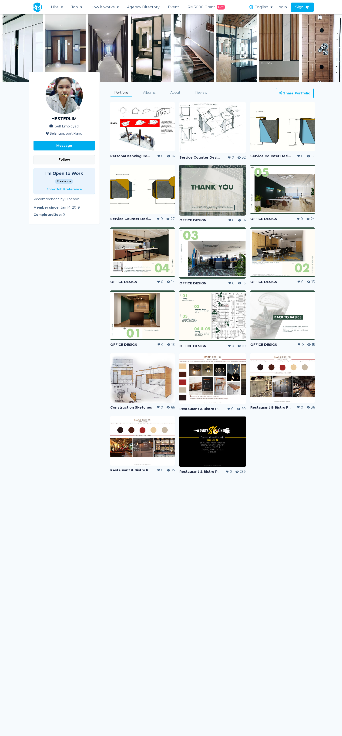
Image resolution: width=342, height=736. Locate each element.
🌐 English (258, 7)
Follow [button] (64, 159)
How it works (102, 7)
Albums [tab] (149, 92)
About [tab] (175, 92)
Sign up (302, 7)
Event (173, 7)
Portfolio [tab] (121, 92)
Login (282, 7)
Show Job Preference (64, 189)
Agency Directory (143, 7)
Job (74, 7)
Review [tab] (201, 92)
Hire (55, 7)
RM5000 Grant (206, 7)
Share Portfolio (296, 93)
